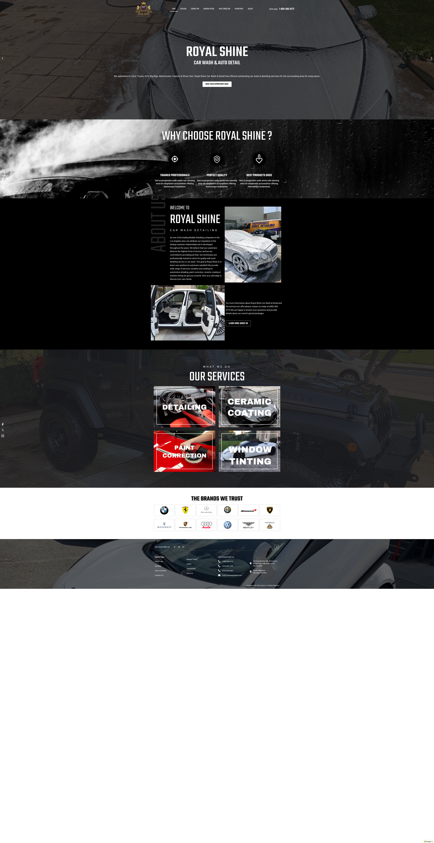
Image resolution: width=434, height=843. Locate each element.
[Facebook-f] (174, 547)
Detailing (183, 9)
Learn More (184, 419)
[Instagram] (183, 547)
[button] (2, 58)
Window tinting (209, 9)
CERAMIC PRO (195, 9)
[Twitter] (179, 547)
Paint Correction (224, 9)
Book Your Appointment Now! (217, 84)
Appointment (239, 9)
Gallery (250, 9)
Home (174, 9)
